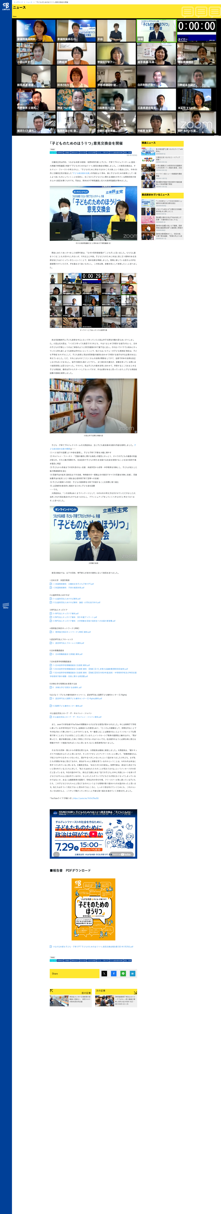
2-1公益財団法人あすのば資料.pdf (66, 598)
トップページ (18, 2)
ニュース (29, 2)
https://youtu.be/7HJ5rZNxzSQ (86, 798)
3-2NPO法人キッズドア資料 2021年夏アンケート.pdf (75, 617)
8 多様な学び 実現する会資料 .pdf (67, 687)
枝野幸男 (60, 153)
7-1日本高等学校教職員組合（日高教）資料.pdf (71, 665)
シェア (113, 973)
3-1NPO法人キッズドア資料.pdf (66, 613)
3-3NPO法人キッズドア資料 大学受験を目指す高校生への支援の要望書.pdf (84, 620)
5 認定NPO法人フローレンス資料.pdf (68, 643)
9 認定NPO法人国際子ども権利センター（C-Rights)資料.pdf (77, 698)
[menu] (6, 606)
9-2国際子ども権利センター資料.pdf (67, 705)
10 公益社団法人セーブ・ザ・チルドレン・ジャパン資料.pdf (77, 716)
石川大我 (83, 153)
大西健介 (67, 153)
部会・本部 (127, 153)
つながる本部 (91, 153)
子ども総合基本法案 (116, 153)
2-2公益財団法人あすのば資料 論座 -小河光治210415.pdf (76, 602)
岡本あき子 (75, 153)
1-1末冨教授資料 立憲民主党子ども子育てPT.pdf (73, 583)
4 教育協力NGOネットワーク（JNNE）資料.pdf (72, 631)
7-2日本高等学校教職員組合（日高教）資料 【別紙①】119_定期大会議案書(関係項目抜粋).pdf (90, 668)
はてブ (132, 973)
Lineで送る (123, 973)
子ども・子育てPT (102, 153)
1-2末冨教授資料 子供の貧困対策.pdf (68, 587)
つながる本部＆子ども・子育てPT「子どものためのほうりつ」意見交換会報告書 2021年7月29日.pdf (93, 946)
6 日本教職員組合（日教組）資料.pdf (67, 654)
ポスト (104, 973)
